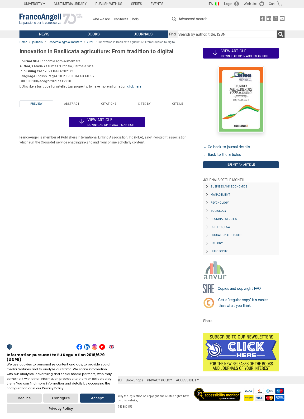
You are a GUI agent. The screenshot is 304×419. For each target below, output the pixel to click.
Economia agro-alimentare (65, 42)
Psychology (220, 202)
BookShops (134, 380)
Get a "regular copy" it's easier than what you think (243, 303)
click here (134, 86)
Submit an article (241, 164)
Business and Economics (229, 186)
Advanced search (193, 19)
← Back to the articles (222, 154)
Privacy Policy (61, 408)
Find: (172, 34)
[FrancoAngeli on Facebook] (262, 19)
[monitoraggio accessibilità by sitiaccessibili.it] (218, 390)
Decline (24, 398)
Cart (272, 4)
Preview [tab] (36, 103)
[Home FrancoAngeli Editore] (50, 19)
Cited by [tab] (144, 103)
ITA (210, 4)
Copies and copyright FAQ (239, 288)
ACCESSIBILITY (187, 380)
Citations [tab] (108, 103)
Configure (61, 398)
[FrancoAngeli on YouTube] (282, 19)
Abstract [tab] (72, 103)
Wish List (250, 4)
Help (135, 19)
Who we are (101, 19)
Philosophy (219, 251)
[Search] (281, 34)
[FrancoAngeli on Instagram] (275, 19)
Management (220, 194)
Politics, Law (220, 227)
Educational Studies (226, 235)
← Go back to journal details (226, 147)
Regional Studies (224, 219)
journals (37, 42)
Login (228, 4)
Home (23, 42)
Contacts (121, 19)
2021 (90, 42)
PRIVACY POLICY (159, 380)
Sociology (218, 210)
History (217, 243)
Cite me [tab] (177, 103)
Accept (97, 398)
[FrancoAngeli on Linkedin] (268, 19)
